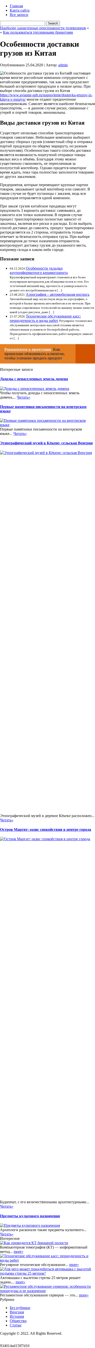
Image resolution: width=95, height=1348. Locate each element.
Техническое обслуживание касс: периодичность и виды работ (45, 318)
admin (63, 65)
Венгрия (17, 1312)
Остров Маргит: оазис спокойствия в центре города (45, 829)
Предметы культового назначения (30, 1216)
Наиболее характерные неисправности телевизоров (43, 28)
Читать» (23, 397)
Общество (18, 1321)
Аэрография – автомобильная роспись (57, 294)
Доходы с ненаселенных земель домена (34, 379)
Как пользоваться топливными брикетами (38, 32)
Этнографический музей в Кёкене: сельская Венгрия (46, 443)
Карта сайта (19, 10)
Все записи (19, 15)
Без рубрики (20, 1308)
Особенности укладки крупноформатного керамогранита (39, 270)
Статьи (15, 1325)
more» (18, 1252)
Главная (16, 6)
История (17, 1316)
